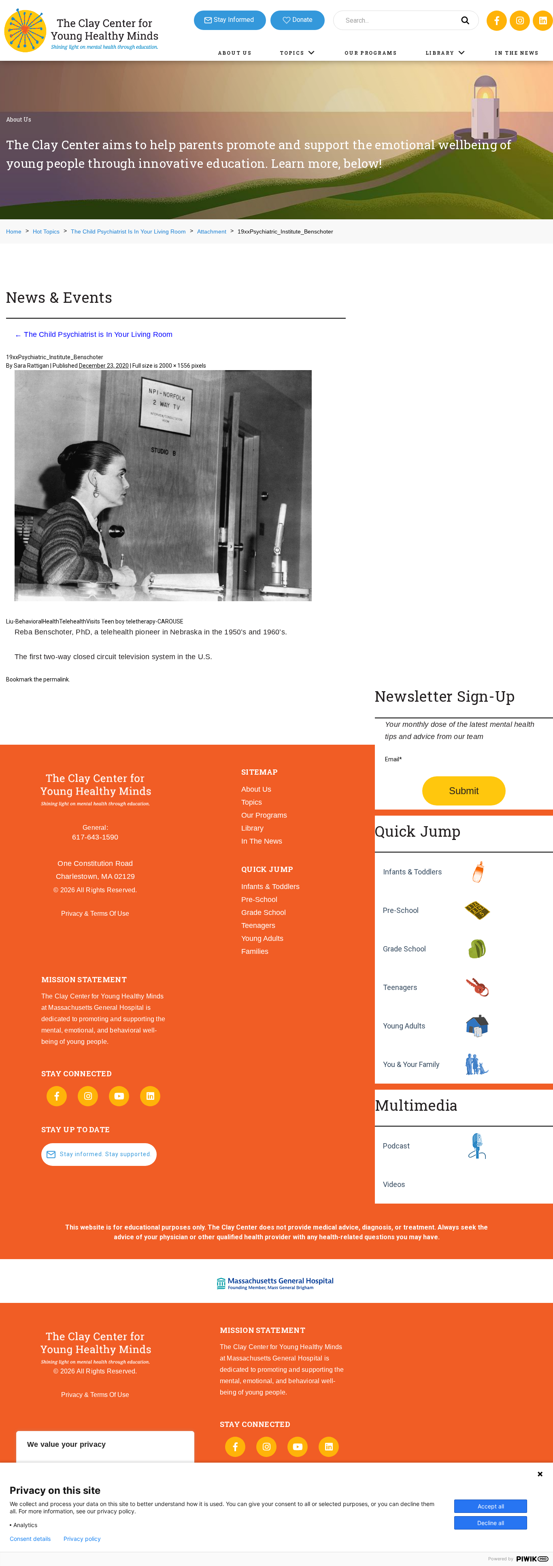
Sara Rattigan (31, 365)
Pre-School (401, 910)
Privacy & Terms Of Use (95, 913)
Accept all (491, 1506)
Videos (394, 1184)
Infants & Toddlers (412, 872)
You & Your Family (411, 1064)
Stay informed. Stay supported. (106, 1154)
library (252, 828)
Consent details (30, 1539)
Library (440, 52)
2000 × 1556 (174, 365)
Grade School (404, 949)
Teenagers (400, 987)
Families (254, 951)
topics (251, 802)
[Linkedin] (543, 21)
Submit (464, 790)
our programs (264, 815)
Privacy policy (82, 1539)
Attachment (211, 231)
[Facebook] (497, 21)
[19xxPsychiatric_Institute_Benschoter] (163, 487)
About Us (235, 52)
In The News (517, 52)
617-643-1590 (95, 837)
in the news (261, 841)
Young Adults (404, 1026)
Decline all (490, 1522)
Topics (292, 52)
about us (256, 789)
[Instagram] (520, 21)
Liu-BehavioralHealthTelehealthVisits (53, 621)
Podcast (396, 1146)
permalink (56, 679)
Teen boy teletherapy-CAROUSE (142, 621)
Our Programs (371, 52)
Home (13, 231)
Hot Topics (46, 231)
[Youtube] (119, 1096)
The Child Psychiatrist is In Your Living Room (93, 334)
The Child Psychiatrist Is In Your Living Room (128, 231)
